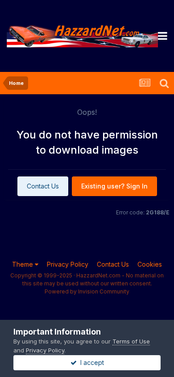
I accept (90, 362)
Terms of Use (131, 341)
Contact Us (43, 186)
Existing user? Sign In (114, 186)
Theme (23, 264)
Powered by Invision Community (87, 291)
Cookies (149, 264)
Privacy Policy (67, 264)
